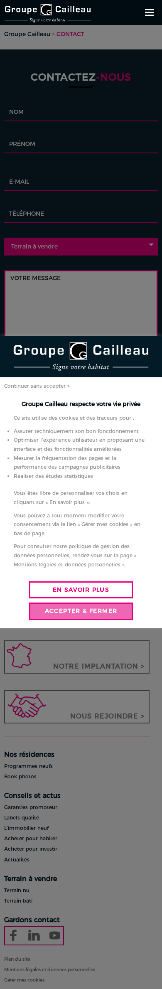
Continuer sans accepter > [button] (37, 386)
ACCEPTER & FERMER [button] (81, 611)
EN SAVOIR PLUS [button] (81, 589)
